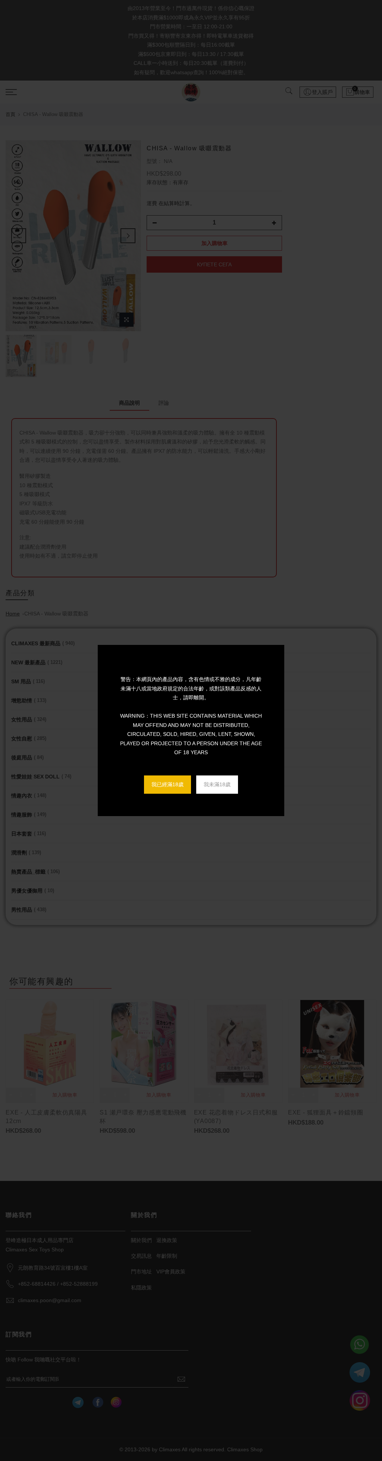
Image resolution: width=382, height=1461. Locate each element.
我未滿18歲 (217, 784)
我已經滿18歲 (167, 784)
